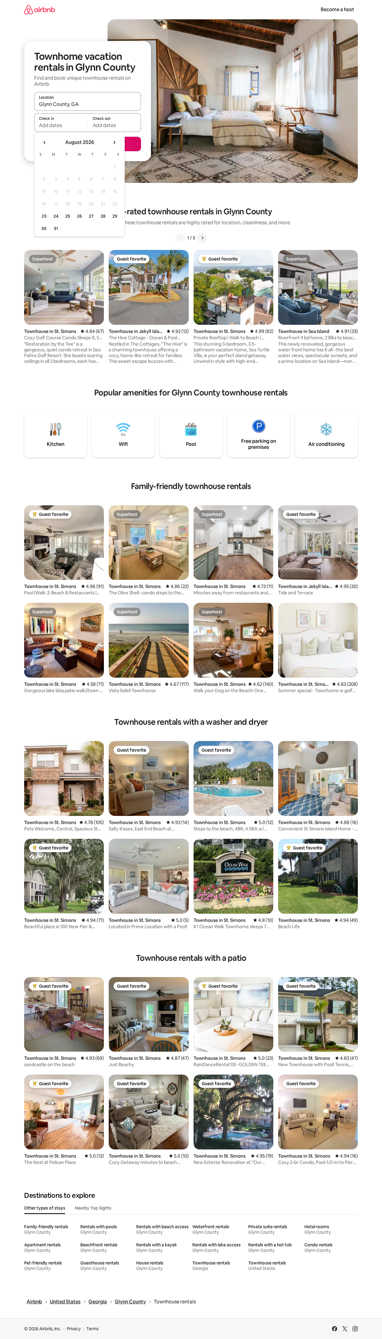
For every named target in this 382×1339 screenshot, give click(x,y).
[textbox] (61, 125)
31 (56, 228)
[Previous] (180, 238)
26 (79, 216)
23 (44, 216)
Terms (92, 1328)
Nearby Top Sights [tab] (93, 1208)
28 (103, 216)
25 (67, 216)
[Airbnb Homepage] (39, 9)
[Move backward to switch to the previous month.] (45, 142)
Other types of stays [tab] (44, 1208)
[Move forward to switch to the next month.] (114, 142)
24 (55, 216)
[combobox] (87, 104)
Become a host (337, 9)
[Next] (202, 238)
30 (44, 228)
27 (91, 216)
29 (114, 216)
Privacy (74, 1328)
